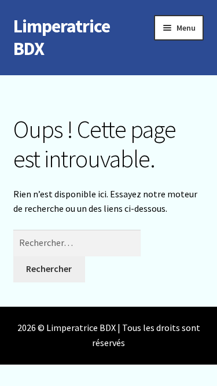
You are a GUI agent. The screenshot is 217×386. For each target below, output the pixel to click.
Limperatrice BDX (61, 37)
